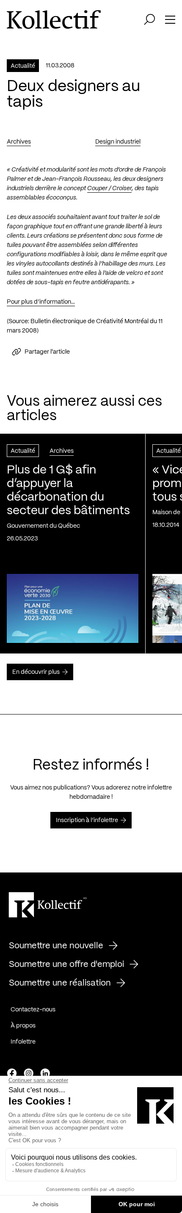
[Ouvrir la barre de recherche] (149, 19)
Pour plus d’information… (41, 302)
